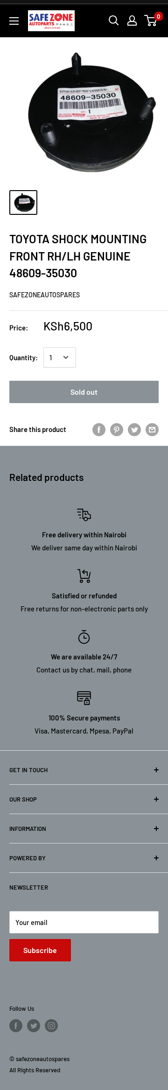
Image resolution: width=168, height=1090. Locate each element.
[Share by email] (152, 429)
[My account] (132, 20)
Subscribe (40, 950)
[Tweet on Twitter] (134, 429)
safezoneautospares (44, 295)
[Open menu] (14, 21)
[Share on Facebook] (98, 429)
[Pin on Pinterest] (116, 429)
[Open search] (114, 20)
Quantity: (23, 357)
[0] (151, 20)
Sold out (84, 391)
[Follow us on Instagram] (51, 1025)
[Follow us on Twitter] (33, 1025)
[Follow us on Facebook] (15, 1025)
